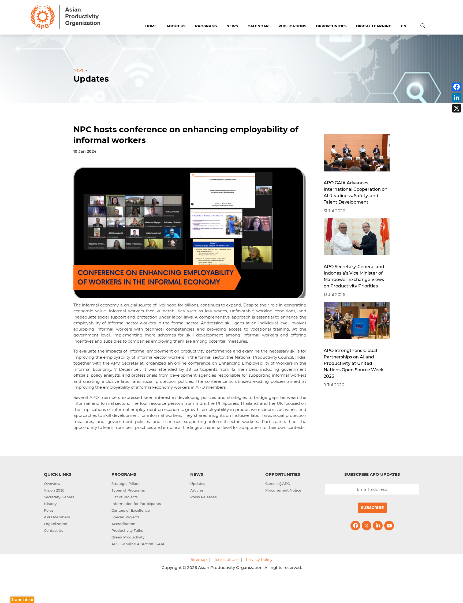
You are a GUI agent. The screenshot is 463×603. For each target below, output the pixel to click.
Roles (49, 510)
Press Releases (203, 497)
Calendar (258, 26)
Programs (206, 26)
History (50, 503)
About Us (175, 26)
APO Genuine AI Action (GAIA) (138, 544)
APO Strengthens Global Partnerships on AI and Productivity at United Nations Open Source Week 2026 (354, 363)
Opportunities (331, 26)
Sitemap (199, 559)
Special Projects (125, 517)
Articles (197, 490)
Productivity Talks (127, 530)
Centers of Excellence (130, 510)
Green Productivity (127, 537)
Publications (292, 26)
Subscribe (372, 507)
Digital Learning (373, 26)
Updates (197, 483)
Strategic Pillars (125, 483)
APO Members (57, 517)
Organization (55, 524)
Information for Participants (136, 503)
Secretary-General (60, 497)
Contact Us (53, 530)
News (232, 26)
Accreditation (123, 524)
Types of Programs (128, 490)
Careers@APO (277, 483)
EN (403, 26)
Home (151, 26)
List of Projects (124, 497)
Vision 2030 (54, 490)
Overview (52, 483)
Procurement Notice (283, 490)
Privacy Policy (259, 559)
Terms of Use (226, 559)
